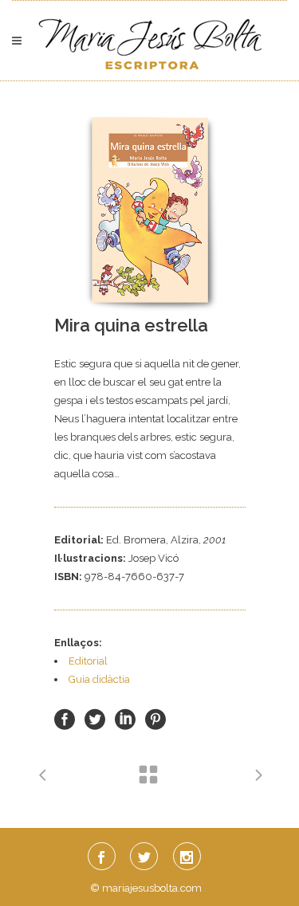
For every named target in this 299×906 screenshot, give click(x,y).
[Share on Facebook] (64, 719)
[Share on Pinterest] (155, 719)
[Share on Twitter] (95, 719)
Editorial (88, 661)
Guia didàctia (99, 679)
